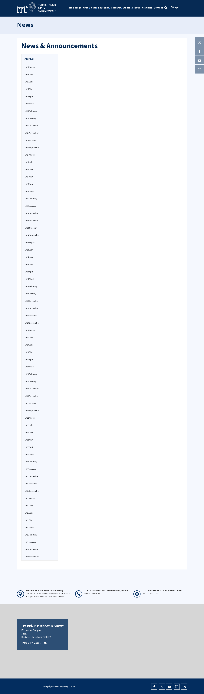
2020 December (31, 549)
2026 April (28, 96)
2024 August (29, 242)
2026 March (29, 103)
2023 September (31, 323)
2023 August (29, 330)
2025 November (31, 133)
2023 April (28, 359)
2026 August (29, 67)
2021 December (31, 476)
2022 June (28, 432)
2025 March (29, 191)
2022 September (31, 410)
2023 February (30, 374)
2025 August (29, 154)
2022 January (30, 469)
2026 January (30, 118)
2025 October (30, 140)
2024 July (28, 249)
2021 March (29, 527)
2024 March (29, 279)
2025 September (31, 147)
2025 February (30, 198)
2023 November (31, 308)
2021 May (28, 520)
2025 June (28, 169)
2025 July (28, 162)
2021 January (30, 542)
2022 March (29, 454)
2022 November (31, 396)
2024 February (30, 286)
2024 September (31, 235)
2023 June (28, 344)
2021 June (28, 512)
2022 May (28, 439)
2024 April (28, 271)
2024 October (30, 228)
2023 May (28, 352)
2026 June (28, 81)
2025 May (28, 176)
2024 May (28, 264)
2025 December (31, 125)
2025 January (30, 206)
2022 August (29, 417)
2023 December (31, 301)
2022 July (28, 425)
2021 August (29, 498)
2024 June (28, 257)
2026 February (30, 111)
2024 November (31, 220)
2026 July (28, 74)
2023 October (30, 315)
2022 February (30, 461)
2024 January (30, 293)
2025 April (28, 184)
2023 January (30, 381)
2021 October (30, 483)
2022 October (30, 403)
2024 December (31, 213)
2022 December (31, 388)
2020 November (31, 556)
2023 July (28, 337)
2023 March (29, 366)
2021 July (28, 505)
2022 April (28, 447)
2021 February (30, 534)
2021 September (31, 491)
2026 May (28, 89)
